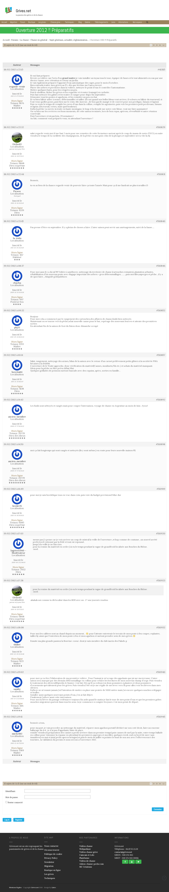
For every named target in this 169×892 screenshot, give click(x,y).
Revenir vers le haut (164, 878)
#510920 (160, 533)
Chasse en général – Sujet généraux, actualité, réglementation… (59, 40)
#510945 (160, 717)
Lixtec (54, 887)
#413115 (161, 69)
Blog (80, 22)
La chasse (24, 40)
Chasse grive (55, 22)
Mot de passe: (11, 797)
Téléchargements (101, 22)
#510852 (160, 310)
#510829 (160, 127)
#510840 (160, 221)
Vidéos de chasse (87, 861)
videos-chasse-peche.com (91, 864)
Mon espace (137, 22)
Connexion (158, 809)
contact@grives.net (123, 852)
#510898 (160, 444)
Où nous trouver (51, 850)
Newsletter (49, 862)
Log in (7, 819)
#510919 (161, 489)
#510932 (160, 627)
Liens (113, 22)
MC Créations (85, 867)
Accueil (4, 22)
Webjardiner (85, 849)
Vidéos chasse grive (88, 852)
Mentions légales (15, 887)
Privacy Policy (51, 858)
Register (18, 819)
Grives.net (23, 10)
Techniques (69, 22)
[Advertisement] (84, 56)
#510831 (161, 174)
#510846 (160, 266)
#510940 (160, 672)
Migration (13, 22)
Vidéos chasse (85, 846)
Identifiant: (10, 791)
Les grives (42, 22)
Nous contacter (51, 846)
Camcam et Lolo (86, 855)
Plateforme (84, 858)
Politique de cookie (53, 854)
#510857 (161, 355)
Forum (22, 22)
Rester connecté (15, 802)
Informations (123, 22)
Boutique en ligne (52, 870)
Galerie (87, 22)
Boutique (31, 22)
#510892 (160, 399)
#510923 (160, 580)
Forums (14, 40)
